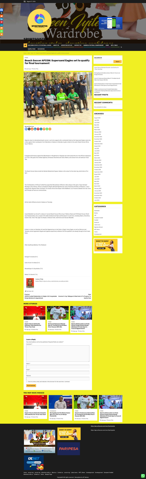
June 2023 (96, 200)
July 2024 (96, 176)
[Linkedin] (35, 129)
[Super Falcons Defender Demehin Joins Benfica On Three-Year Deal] (34, 313)
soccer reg (41, 49)
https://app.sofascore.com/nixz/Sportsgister (103, 426)
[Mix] (44, 129)
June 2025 (96, 150)
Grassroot (96, 222)
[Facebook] (26, 129)
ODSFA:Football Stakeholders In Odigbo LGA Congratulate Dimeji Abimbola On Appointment (41, 296)
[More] (50, 129)
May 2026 (96, 125)
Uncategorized (97, 234)
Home (107, 45)
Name (28, 363)
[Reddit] (32, 129)
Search (98, 58)
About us (56, 45)
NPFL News (97, 229)
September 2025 (98, 143)
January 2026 (97, 134)
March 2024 (97, 186)
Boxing (96, 213)
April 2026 (96, 127)
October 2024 (97, 169)
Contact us (77, 45)
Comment (29, 344)
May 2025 (96, 153)
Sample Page (31, 49)
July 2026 (96, 120)
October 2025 (97, 141)
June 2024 (96, 179)
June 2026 (96, 122)
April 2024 (96, 183)
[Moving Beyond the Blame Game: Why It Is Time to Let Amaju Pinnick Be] (60, 402)
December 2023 (98, 193)
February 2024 (97, 188)
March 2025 (97, 157)
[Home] (25, 45)
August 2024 (97, 174)
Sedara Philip (35, 68)
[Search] (121, 47)
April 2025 (96, 155)
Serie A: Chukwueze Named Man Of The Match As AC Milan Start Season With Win (57, 325)
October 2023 (97, 197)
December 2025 (98, 136)
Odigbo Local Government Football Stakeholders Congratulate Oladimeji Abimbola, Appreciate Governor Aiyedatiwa (107, 91)
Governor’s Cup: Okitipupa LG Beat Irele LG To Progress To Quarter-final (74, 296)
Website (28, 375)
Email (28, 369)
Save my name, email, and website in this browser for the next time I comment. (49, 381)
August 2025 (97, 146)
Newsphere (78, 477)
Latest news (97, 224)
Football (26, 57)
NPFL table (114, 45)
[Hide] (0, 37)
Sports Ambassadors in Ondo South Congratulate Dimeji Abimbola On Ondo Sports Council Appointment (80, 326)
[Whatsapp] (47, 129)
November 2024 (98, 167)
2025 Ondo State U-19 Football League (39, 45)
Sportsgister (36, 39)
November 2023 (98, 195)
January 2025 (97, 162)
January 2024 (97, 190)
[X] (29, 129)
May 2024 (96, 181)
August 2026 (97, 117)
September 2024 (98, 172)
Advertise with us (66, 45)
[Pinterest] (38, 129)
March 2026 (97, 129)
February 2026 (97, 132)
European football (98, 217)
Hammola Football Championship (93, 45)
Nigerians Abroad (98, 227)
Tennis (95, 231)
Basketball (96, 210)
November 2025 (98, 139)
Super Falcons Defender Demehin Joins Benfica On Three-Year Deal (33, 325)
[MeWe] (41, 129)
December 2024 (98, 165)
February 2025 (97, 160)
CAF (95, 215)
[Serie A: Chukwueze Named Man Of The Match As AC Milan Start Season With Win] (58, 313)
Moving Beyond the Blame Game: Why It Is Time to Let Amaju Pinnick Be (60, 414)
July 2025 (96, 148)
